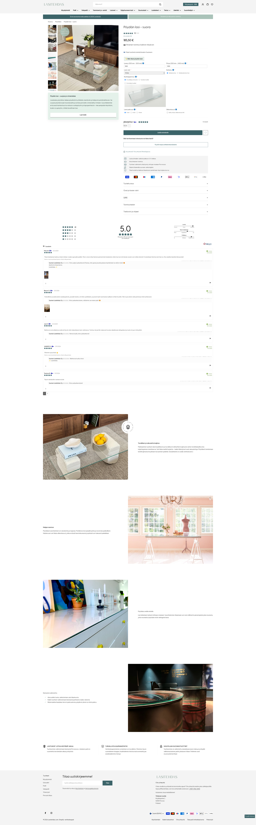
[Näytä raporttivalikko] (210, 283)
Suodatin (48, 246)
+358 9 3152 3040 (194, 789)
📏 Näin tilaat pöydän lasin (134, 59)
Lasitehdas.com (53, 819)
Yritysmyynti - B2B (191, 4)
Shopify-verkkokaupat (66, 819)
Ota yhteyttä (180, 819)
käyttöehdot (79, 788)
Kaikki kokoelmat (168, 819)
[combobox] (128, 4)
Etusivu (50, 22)
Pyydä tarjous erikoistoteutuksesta (166, 144)
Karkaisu (169, 70)
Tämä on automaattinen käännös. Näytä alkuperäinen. (57, 259)
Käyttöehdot (156, 819)
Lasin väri (127, 70)
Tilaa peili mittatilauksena (195, 819)
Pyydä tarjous (249, 816)
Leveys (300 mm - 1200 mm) (133, 63)
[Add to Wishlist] (205, 132)
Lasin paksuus (128, 109)
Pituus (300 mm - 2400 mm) (175, 63)
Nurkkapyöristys (129, 77)
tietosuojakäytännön (91, 788)
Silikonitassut (170, 109)
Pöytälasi (58, 22)
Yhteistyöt (209, 819)
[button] (85, 17)
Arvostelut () (128, 36)
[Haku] (160, 4)
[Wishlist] (212, 4)
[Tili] (203, 4)
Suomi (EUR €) (157, 813)
